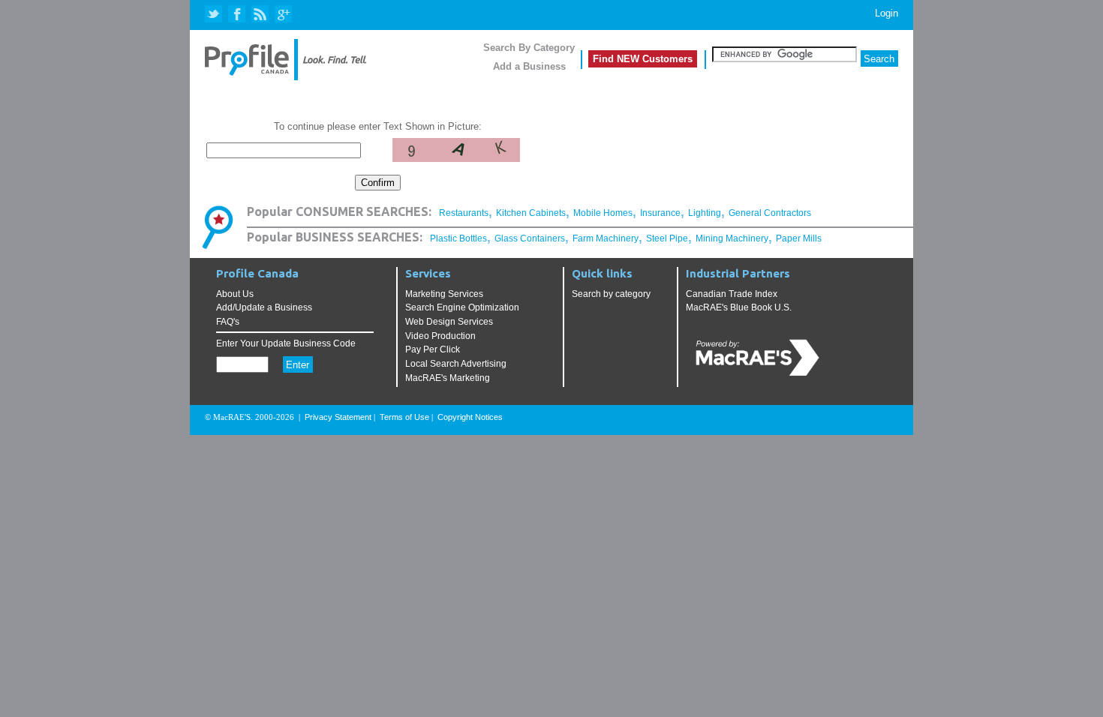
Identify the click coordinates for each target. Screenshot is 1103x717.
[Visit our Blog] (260, 14)
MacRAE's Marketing (447, 378)
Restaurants (463, 213)
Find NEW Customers (643, 58)
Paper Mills (799, 238)
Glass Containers (529, 238)
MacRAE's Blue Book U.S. (739, 307)
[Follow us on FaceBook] (237, 14)
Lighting (704, 213)
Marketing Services (444, 294)
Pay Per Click (432, 349)
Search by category (611, 294)
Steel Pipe (667, 238)
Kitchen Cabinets (531, 213)
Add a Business (529, 66)
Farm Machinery (606, 238)
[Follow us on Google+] (282, 14)
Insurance (660, 213)
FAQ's (227, 321)
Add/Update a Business (264, 307)
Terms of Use (404, 417)
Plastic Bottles (458, 238)
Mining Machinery (732, 238)
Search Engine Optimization (462, 307)
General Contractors (770, 213)
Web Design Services (449, 321)
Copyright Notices (470, 417)
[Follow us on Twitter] (215, 14)
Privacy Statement (338, 417)
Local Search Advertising (455, 363)
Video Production (440, 336)
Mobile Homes (603, 213)
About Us (235, 294)
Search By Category (529, 47)
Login (886, 13)
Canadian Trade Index (731, 294)
